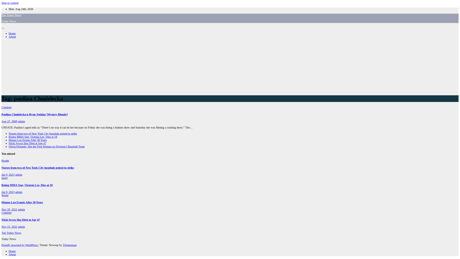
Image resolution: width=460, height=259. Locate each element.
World (4, 195)
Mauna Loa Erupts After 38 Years (28, 140)
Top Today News (11, 15)
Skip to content (10, 2)
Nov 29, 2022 (9, 209)
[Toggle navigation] (2, 28)
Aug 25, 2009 (9, 121)
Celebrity (6, 107)
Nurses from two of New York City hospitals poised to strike (43, 133)
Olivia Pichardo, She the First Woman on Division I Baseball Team (47, 146)
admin (21, 121)
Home (12, 33)
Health (5, 160)
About (12, 36)
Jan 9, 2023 (8, 174)
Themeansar (69, 245)
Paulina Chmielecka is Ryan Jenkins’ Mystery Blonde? (34, 114)
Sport (4, 177)
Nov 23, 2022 (9, 226)
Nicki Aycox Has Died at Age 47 (27, 143)
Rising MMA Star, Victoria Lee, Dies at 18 (33, 136)
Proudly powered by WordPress (19, 245)
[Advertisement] (230, 66)
